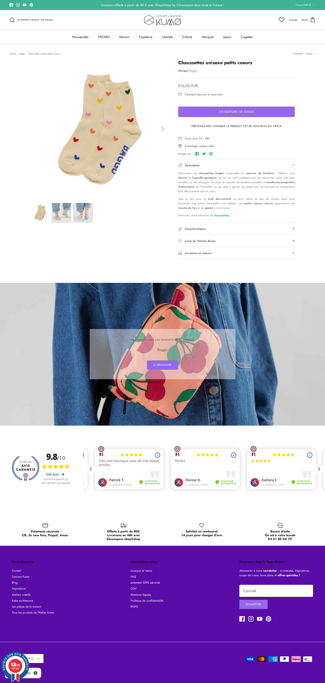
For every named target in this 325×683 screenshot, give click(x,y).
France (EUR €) (303, 5)
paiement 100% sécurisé (145, 582)
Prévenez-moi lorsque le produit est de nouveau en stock (237, 126)
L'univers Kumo (21, 577)
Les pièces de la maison (26, 606)
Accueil (13, 53)
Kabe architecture (22, 601)
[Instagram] (18, 5)
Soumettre (253, 604)
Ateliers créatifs (21, 595)
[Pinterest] (31, 5)
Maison (124, 36)
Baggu (22, 53)
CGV (134, 588)
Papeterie (145, 36)
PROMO (104, 36)
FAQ (133, 577)
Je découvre (162, 365)
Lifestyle (167, 36)
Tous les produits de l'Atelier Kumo (33, 612)
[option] (99, 129)
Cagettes (247, 36)
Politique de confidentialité (147, 601)
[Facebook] (11, 5)
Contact (16, 571)
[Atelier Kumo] (162, 20)
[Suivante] (162, 129)
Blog (15, 582)
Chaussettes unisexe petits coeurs (44, 53)
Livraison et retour (141, 571)
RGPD (134, 606)
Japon (227, 36)
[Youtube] (24, 5)
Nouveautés (80, 36)
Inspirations (19, 588)
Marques (208, 36)
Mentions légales (141, 595)
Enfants (187, 36)
